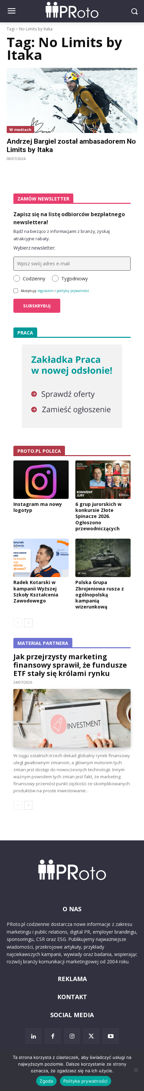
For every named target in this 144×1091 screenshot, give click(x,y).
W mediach (20, 129)
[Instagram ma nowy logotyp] (41, 479)
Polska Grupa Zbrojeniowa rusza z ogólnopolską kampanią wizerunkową (99, 594)
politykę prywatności (73, 290)
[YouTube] (110, 1036)
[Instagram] (72, 1036)
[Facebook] (53, 1036)
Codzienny (34, 278)
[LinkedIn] (33, 1036)
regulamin (46, 290)
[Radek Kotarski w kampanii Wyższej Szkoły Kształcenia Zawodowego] (41, 558)
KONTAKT (72, 997)
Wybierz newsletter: (34, 248)
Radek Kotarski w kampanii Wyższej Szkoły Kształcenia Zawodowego (35, 591)
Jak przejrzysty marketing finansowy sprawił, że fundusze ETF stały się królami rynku (70, 665)
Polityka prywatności (85, 1081)
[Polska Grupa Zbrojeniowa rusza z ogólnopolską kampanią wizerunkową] (103, 558)
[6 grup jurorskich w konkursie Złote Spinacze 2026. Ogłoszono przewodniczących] (103, 479)
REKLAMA (72, 979)
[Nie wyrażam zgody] (135, 1070)
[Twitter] (91, 1036)
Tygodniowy (74, 278)
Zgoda (46, 1081)
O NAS (72, 909)
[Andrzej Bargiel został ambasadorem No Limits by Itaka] (72, 100)
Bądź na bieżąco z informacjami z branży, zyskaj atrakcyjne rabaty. (61, 235)
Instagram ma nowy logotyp (37, 507)
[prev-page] (17, 623)
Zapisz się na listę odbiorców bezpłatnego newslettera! (69, 218)
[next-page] (28, 623)
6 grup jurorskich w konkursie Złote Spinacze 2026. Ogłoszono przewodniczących (98, 516)
